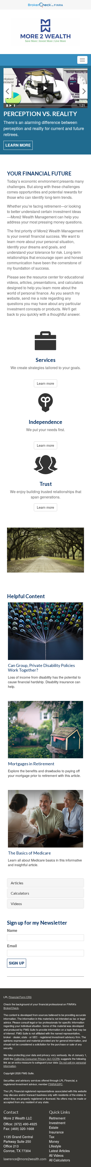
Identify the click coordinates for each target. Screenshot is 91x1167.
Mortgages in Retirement (31, 763)
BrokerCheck (11, 1008)
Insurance (56, 1132)
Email (12, 945)
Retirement (57, 1118)
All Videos (56, 1155)
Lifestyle (55, 1146)
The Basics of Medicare (29, 852)
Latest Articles (59, 1150)
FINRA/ (52, 1084)
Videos (16, 904)
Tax (51, 1136)
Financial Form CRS (20, 997)
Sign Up (16, 963)
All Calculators (59, 1160)
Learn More (18, 145)
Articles (17, 883)
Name (12, 930)
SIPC (60, 1084)
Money (54, 1141)
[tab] (45, 883)
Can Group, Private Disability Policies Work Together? (41, 668)
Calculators (20, 893)
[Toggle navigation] (82, 60)
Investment (57, 1122)
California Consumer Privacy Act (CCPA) (37, 1059)
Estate (53, 1127)
